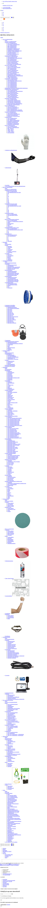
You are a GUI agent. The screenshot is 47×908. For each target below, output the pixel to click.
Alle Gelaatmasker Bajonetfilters (13, 308)
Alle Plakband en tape (11, 509)
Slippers (8, 218)
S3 (7, 194)
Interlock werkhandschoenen (12, 115)
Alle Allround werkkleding (12, 392)
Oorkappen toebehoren (11, 698)
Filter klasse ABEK (10, 318)
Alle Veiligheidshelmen (11, 355)
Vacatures (7, 856)
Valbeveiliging (5, 736)
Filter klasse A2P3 (10, 314)
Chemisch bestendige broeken (12, 457)
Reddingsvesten (10, 485)
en (3, 15)
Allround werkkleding (9, 390)
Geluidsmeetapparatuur (9, 692)
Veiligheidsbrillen (10, 706)
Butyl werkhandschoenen (12, 73)
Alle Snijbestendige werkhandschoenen (14, 80)
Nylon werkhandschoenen (10, 186)
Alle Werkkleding (8, 369)
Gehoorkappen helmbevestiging (13, 652)
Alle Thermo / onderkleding (12, 410)
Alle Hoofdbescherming (9, 352)
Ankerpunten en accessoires (10, 749)
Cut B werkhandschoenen (12, 82)
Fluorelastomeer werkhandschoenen (13, 74)
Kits (8, 286)
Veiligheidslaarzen (8, 233)
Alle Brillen (9, 705)
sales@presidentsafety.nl (7, 8)
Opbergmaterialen (10, 788)
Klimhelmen (7, 365)
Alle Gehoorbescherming (9, 639)
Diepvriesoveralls (10, 480)
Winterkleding (7, 380)
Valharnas (9, 747)
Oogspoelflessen (10, 540)
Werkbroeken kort (10, 397)
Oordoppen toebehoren (11, 646)
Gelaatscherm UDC (11, 717)
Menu (6, 40)
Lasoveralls (9, 468)
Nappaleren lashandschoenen (12, 122)
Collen (8, 496)
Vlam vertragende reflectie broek (13, 422)
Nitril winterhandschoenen (12, 96)
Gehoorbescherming (6, 637)
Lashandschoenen (8, 117)
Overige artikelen (10, 503)
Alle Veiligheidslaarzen (11, 235)
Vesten (8, 405)
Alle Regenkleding (10, 372)
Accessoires (7, 185)
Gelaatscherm (9, 259)
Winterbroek (9, 388)
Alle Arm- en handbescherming (10, 41)
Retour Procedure (6, 884)
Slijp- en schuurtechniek (9, 528)
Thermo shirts (9, 411)
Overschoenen (10, 226)
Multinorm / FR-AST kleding (10, 459)
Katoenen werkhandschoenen (10, 111)
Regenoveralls (9, 376)
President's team (8, 855)
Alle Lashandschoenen (11, 119)
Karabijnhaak (9, 765)
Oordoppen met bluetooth (12, 648)
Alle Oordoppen (10, 642)
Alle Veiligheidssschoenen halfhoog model (15, 229)
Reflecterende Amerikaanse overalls (13, 444)
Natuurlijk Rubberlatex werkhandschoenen (15, 75)
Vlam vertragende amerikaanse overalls (14, 437)
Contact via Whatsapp (14, 865)
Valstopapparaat (10, 743)
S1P (8, 193)
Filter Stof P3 (9, 311)
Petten (8, 491)
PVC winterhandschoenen (12, 94)
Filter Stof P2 (9, 310)
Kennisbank (5, 879)
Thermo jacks (9, 415)
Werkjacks (9, 394)
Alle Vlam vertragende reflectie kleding (14, 418)
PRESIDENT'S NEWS (7, 851)
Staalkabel (9, 742)
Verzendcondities (6, 883)
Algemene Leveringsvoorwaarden (9, 880)
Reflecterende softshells (11, 452)
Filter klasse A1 (10, 312)
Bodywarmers (9, 404)
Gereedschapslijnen (10, 761)
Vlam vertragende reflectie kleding (11, 416)
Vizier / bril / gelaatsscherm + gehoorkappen (15, 735)
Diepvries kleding (8, 475)
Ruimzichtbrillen (10, 710)
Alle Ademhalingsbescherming (10, 262)
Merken (4, 849)
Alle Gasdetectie (10, 532)
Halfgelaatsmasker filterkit (12, 275)
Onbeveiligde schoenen (9, 213)
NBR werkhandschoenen (12, 46)
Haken (6, 762)
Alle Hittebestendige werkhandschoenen (14, 58)
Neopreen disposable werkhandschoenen (14, 103)
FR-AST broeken (10, 462)
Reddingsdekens (10, 539)
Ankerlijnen (9, 760)
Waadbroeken (9, 379)
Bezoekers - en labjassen (11, 251)
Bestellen (8, 904)
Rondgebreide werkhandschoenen (13, 116)
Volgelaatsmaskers (8, 276)
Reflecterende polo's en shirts (12, 448)
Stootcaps (7, 360)
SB (7, 198)
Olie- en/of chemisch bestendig (10, 65)
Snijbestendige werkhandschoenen (11, 78)
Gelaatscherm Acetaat (11, 715)
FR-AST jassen (10, 464)
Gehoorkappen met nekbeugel (12, 656)
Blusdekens (9, 542)
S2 (7, 195)
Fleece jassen (9, 393)
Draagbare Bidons (10, 617)
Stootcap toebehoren (11, 364)
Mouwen (9, 257)
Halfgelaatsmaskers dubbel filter (13, 273)
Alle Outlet (7, 792)
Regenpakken (9, 373)
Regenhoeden (9, 378)
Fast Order (5, 886)
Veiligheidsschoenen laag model (11, 190)
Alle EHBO (9, 538)
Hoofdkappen (9, 287)
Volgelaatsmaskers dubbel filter (13, 280)
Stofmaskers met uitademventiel (13, 268)
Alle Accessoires (10, 255)
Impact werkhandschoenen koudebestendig (15, 110)
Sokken (8, 222)
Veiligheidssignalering (9, 560)
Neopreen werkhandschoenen (12, 63)
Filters (8, 346)
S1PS (8, 202)
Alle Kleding (9, 247)
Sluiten (1, 37)
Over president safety (9, 854)
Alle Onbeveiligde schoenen (12, 215)
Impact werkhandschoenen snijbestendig (14, 109)
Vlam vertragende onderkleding (13, 434)
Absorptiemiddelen (8, 595)
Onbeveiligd (9, 241)
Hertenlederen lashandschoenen (13, 124)
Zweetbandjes (7, 613)
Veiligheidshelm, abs (11, 358)
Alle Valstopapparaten (11, 741)
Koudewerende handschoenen (12, 93)
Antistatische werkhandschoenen (11, 150)
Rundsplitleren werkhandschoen (13, 49)
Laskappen (9, 730)
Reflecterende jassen (11, 446)
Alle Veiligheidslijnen (11, 758)
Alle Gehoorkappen (11, 651)
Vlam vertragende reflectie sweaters (13, 420)
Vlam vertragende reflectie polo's (13, 423)
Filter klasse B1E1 (10, 321)
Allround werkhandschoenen (10, 42)
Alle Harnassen (10, 746)
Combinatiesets (8, 731)
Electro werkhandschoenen (10, 125)
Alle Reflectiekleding (11, 440)
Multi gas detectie (10, 534)
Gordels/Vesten (10, 344)
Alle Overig (9, 787)
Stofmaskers (7, 263)
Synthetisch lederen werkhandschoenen (14, 50)
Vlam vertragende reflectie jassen (13, 421)
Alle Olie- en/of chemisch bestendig (13, 67)
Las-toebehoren (10, 728)
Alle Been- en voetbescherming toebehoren (15, 221)
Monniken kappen (10, 472)
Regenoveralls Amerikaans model (13, 377)
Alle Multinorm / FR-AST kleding (13, 461)
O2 (7, 216)
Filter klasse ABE (10, 313)
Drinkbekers (7, 614)
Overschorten (9, 252)
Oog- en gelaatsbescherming (8, 700)
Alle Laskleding (10, 467)
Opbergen (7, 502)
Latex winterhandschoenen (12, 92)
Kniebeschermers (10, 223)
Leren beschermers (10, 132)
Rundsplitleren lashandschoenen (13, 121)
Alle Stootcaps (10, 362)
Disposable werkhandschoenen (10, 98)
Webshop (4, 848)
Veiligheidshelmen (8, 353)
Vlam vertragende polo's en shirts (13, 432)
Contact (4, 852)
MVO (6, 857)
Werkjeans (9, 400)
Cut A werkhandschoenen (12, 81)
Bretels (8, 493)
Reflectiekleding (8, 438)
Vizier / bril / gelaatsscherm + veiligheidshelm (15, 734)
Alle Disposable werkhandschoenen (13, 100)
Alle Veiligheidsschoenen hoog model (14, 205)
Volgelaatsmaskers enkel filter (12, 279)
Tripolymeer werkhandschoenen (13, 72)
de (3, 12)
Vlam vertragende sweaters (12, 435)
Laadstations (9, 349)
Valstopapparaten (8, 739)
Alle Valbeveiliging (8, 738)
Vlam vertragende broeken (12, 430)
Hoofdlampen (7, 636)
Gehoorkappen (7, 649)
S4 (7, 239)
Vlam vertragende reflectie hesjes (13, 424)
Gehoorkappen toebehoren (12, 654)
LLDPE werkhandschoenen (12, 77)
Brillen (6, 703)
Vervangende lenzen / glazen (12, 709)
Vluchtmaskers (7, 340)
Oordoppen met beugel (11, 644)
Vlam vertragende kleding (9, 426)
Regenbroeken (10, 375)
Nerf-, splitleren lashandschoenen (13, 120)
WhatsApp (5, 885)
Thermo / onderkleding (9, 408)
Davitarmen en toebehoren (12, 755)
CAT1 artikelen (8, 842)
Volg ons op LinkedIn (5, 865)
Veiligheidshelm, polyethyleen (12, 359)
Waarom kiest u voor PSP (7, 881)
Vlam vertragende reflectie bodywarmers (14, 425)
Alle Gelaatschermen (11, 713)
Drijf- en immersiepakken (12, 484)
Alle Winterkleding (10, 382)
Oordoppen (7, 640)
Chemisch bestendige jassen (12, 458)
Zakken (8, 497)
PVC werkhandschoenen (11, 54)
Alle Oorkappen (10, 696)
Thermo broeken (10, 412)
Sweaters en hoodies (11, 399)
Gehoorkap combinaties (11, 657)
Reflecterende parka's (11, 450)
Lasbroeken (9, 471)
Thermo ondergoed (10, 414)
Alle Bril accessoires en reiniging (13, 721)
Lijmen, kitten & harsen (9, 578)
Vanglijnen (9, 759)
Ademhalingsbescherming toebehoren (12, 341)
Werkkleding (5, 367)
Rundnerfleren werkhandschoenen (13, 48)
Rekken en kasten (10, 506)
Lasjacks (8, 474)
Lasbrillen (9, 729)
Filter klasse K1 (10, 320)
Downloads (5, 850)
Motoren (8, 285)
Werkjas (8, 403)
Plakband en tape (8, 507)
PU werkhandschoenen (11, 52)
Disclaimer (5, 882)
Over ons (4, 853)
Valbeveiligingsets (10, 835)
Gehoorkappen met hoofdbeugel (13, 653)
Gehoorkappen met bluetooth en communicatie (15, 655)
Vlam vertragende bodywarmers (13, 436)
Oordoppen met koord (11, 645)
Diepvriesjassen (10, 479)
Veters (8, 225)
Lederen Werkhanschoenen (12, 62)
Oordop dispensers (10, 647)
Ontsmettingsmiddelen (11, 543)
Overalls (8, 248)
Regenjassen (9, 374)
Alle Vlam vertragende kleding (13, 428)
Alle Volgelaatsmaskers (11, 278)
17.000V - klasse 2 (10, 131)
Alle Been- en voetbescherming (10, 189)
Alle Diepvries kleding (11, 477)
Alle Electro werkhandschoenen (13, 127)
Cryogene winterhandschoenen (13, 97)
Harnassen (7, 744)
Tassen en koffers (10, 505)
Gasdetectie (7, 529)
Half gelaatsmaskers (8, 270)
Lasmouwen (9, 473)
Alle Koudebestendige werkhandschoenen (15, 91)
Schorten (9, 406)
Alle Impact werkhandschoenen (13, 107)
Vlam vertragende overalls (12, 431)
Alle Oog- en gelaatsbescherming (11, 702)
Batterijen (9, 348)
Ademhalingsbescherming (7, 260)
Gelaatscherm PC (10, 714)
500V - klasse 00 (10, 128)
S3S (8, 196)
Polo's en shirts (10, 398)
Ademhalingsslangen (11, 347)
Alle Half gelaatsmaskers (11, 272)
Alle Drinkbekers (10, 616)
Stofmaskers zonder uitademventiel (13, 267)
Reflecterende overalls (11, 449)
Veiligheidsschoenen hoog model (11, 203)
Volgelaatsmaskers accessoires (12, 281)
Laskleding (7, 465)
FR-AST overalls (10, 463)
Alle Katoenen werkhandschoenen (13, 114)
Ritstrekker (9, 494)
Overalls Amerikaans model (12, 402)
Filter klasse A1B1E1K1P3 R (12, 316)
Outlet (4, 790)
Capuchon (9, 258)
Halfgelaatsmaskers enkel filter (12, 274)
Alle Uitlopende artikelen (11, 795)
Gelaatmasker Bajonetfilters (10, 306)
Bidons (8, 618)
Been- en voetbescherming (7, 187)
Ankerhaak (9, 766)
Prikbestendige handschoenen (10, 88)
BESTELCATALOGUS (4, 32)
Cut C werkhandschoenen (12, 83)
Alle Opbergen (10, 504)
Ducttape (9, 511)
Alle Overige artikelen (9, 501)
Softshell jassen (10, 395)
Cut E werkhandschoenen (12, 86)
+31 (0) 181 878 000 (6, 7)
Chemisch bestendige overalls (12, 456)
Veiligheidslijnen (8, 756)
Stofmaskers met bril (11, 269)
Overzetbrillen (9, 707)
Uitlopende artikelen (8, 793)
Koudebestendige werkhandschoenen (12, 89)
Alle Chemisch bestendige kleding (13, 455)
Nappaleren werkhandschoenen (13, 53)
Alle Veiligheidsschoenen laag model (14, 192)
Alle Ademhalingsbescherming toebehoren (15, 343)
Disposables (5, 242)
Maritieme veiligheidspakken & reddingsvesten (13, 481)
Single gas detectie (10, 533)
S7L (8, 199)
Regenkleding (7, 370)
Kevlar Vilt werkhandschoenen (13, 61)
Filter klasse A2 (10, 315)
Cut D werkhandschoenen (12, 85)
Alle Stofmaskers (10, 266)
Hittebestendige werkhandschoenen (13, 823)
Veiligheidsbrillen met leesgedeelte (13, 708)
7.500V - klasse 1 (10, 130)
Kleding (6, 245)
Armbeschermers (8, 167)
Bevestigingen (9, 753)
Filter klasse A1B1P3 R (11, 319)
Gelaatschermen (8, 711)
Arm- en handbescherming (7, 39)
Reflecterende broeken (11, 443)
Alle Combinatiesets (11, 733)
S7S (8, 201)
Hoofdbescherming (6, 350)
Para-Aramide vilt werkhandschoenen (14, 64)
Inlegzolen (9, 224)
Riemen (8, 490)
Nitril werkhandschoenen (11, 47)
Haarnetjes (9, 256)
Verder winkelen (3, 904)
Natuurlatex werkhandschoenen (13, 51)
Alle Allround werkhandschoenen (13, 44)
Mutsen (8, 489)
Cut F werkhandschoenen (12, 87)
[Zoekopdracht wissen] (11, 17)
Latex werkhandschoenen (12, 45)
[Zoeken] (13, 17)
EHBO (6, 536)
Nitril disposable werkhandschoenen (13, 101)
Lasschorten (9, 469)
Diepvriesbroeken (10, 478)
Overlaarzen (9, 250)
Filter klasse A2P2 (10, 317)
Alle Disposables (8, 244)
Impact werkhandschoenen (10, 105)
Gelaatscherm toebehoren (12, 718)
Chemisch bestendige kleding (10, 453)
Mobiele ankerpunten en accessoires (13, 754)
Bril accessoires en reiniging (10, 719)
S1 (7, 197)
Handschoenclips (10, 495)
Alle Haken (9, 764)
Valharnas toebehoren (11, 748)
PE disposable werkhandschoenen (13, 104)
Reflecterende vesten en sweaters (13, 445)
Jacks (8, 383)
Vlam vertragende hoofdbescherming (14, 433)
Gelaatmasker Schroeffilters (10, 305)
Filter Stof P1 (9, 309)
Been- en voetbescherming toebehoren (12, 219)
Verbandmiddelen (10, 541)
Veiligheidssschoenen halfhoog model (12, 227)
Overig (8, 345)
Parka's (8, 387)
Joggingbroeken (10, 407)
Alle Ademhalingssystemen (12, 284)
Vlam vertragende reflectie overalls (13, 419)
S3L (8, 200)
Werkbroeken (9, 396)
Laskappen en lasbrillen (9, 725)
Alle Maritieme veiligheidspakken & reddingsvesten (16, 483)
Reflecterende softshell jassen (12, 451)
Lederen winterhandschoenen (12, 95)
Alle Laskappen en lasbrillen (12, 727)
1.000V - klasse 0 (10, 129)
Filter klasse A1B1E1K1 (11, 322)
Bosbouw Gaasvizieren (11, 716)
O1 (7, 217)
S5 (7, 238)
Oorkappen (7, 693)
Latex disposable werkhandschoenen (14, 102)
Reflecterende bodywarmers (12, 447)
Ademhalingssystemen (9, 282)
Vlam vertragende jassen (11, 429)
